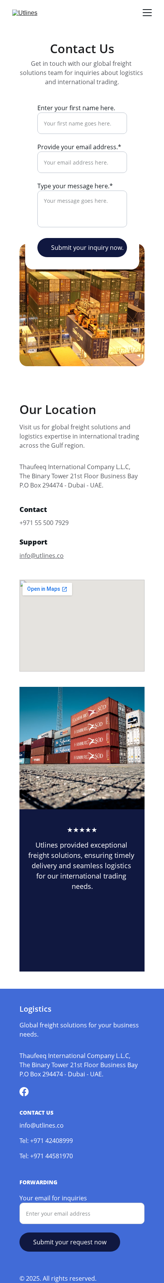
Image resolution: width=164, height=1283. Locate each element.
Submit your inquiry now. (87, 247)
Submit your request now (69, 1242)
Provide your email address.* (79, 147)
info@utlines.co (41, 555)
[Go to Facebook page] (24, 1091)
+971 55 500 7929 (44, 522)
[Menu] (147, 12)
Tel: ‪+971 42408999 (46, 1140)
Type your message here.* (75, 186)
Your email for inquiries (53, 1198)
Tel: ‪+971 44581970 (46, 1156)
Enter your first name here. (76, 108)
